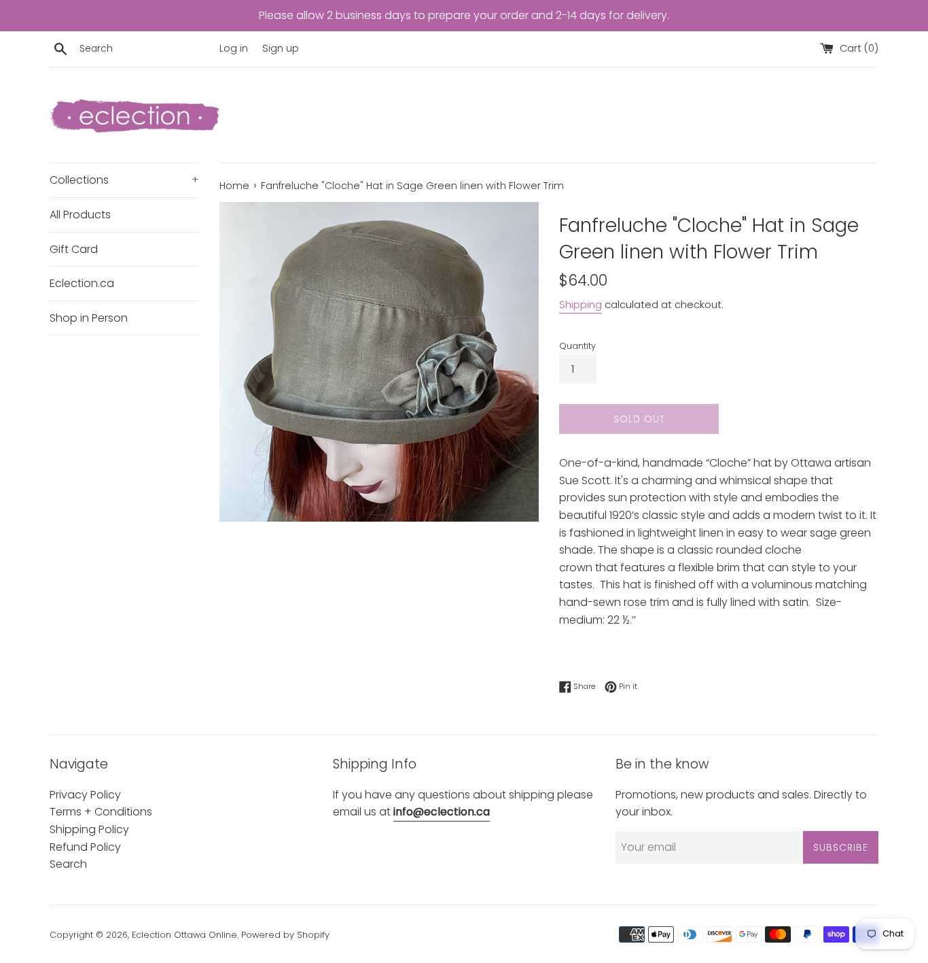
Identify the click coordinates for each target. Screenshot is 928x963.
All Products (80, 214)
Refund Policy (85, 847)
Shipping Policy (89, 829)
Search (68, 864)
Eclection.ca (82, 283)
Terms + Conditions (101, 812)
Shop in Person (89, 318)
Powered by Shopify (285, 935)
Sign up (280, 48)
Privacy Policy (85, 794)
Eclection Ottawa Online (184, 935)
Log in (233, 48)
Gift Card (74, 249)
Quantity (577, 346)
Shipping (580, 304)
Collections (124, 180)
